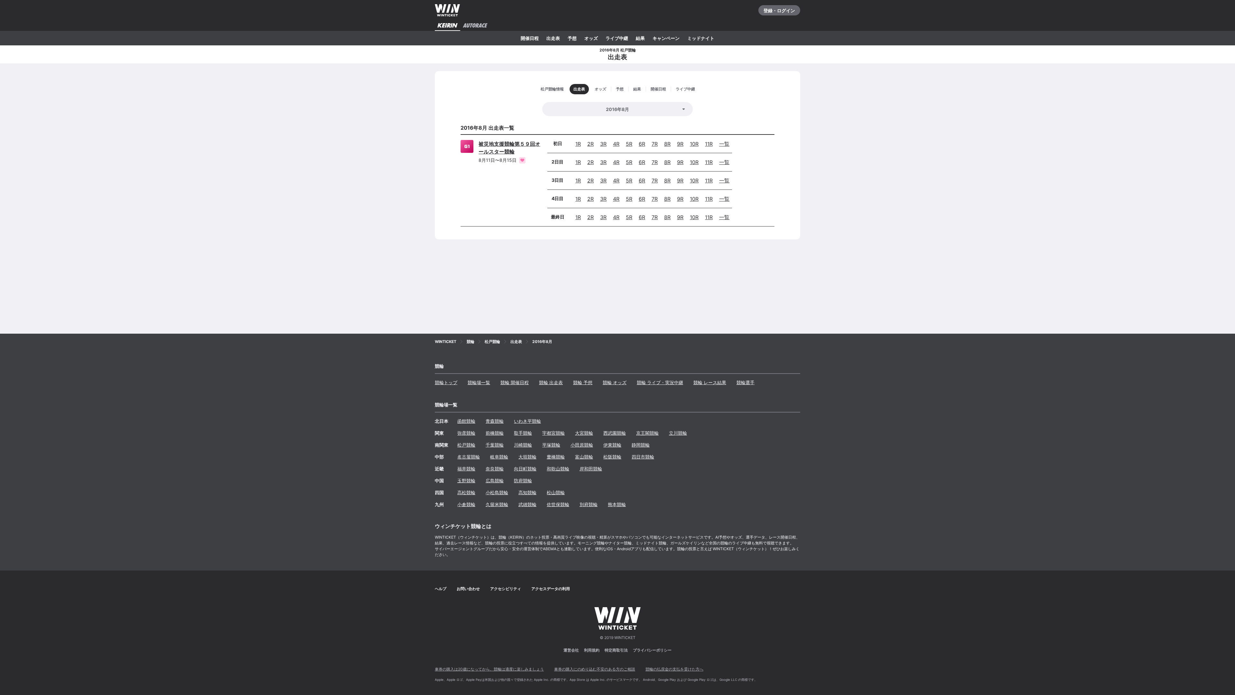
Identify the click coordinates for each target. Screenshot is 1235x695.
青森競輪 (495, 421)
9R (680, 144)
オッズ (591, 38)
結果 (640, 38)
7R (655, 144)
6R (642, 144)
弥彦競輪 (466, 433)
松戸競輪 (466, 445)
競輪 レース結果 (709, 382)
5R (629, 144)
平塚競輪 (551, 445)
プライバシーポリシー (652, 650)
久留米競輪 (497, 504)
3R (603, 144)
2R (590, 144)
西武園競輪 (614, 433)
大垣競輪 (527, 456)
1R (578, 144)
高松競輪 (466, 492)
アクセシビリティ (505, 588)
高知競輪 (527, 492)
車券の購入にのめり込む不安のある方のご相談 (594, 669)
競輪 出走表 (551, 382)
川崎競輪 (523, 445)
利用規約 (591, 650)
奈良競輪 (495, 468)
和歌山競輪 (558, 468)
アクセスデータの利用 (550, 588)
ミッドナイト (700, 38)
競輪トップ (446, 382)
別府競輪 (589, 504)
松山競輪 (556, 492)
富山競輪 (584, 456)
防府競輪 (523, 480)
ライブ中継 (617, 38)
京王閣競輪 (647, 433)
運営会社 (571, 650)
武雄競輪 (527, 504)
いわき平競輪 (527, 421)
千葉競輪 (495, 445)
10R (694, 144)
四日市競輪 (643, 456)
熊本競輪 (617, 504)
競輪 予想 (582, 382)
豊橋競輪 (556, 456)
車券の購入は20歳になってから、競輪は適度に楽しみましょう (489, 669)
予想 (572, 38)
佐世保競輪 (558, 504)
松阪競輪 (612, 456)
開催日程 (530, 38)
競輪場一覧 (479, 382)
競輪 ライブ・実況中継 (660, 382)
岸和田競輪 (591, 468)
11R (709, 144)
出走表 (553, 38)
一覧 (724, 144)
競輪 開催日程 (514, 382)
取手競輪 (523, 433)
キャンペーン (666, 38)
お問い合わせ (468, 588)
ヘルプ (440, 588)
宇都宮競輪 (553, 433)
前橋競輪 (495, 433)
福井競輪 (466, 468)
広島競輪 (495, 480)
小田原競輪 (582, 445)
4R (616, 144)
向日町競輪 (525, 468)
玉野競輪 (466, 480)
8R (667, 144)
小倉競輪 (466, 504)
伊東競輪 (612, 445)
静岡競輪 (641, 445)
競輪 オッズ (615, 382)
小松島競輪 (497, 492)
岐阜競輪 (499, 456)
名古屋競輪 (468, 456)
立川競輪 (678, 433)
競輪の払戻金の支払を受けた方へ (674, 669)
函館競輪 (466, 421)
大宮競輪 (584, 433)
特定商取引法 (616, 650)
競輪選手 (745, 382)
